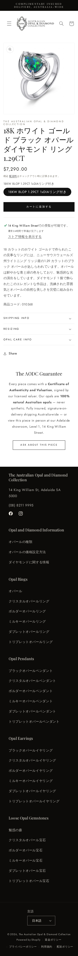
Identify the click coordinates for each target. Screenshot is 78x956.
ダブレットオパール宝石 (27, 870)
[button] (9, 24)
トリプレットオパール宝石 (29, 881)
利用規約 (46, 946)
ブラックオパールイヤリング (31, 750)
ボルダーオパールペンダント (31, 691)
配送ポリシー (65, 946)
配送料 (13, 176)
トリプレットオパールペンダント (34, 721)
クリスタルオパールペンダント (32, 680)
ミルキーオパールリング (27, 621)
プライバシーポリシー (23, 946)
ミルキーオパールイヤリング (31, 780)
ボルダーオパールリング (27, 611)
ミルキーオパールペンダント (31, 701)
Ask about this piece (38, 445)
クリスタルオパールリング (29, 601)
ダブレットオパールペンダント (32, 711)
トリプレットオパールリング (31, 642)
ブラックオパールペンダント (31, 670)
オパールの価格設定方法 (27, 552)
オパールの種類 (20, 541)
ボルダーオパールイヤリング (31, 770)
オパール (15, 591)
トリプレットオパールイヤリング (34, 801)
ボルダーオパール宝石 (25, 850)
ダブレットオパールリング (29, 631)
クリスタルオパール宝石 (27, 840)
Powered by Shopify (28, 939)
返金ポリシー (53, 939)
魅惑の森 (15, 830)
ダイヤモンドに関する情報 (29, 562)
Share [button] (13, 353)
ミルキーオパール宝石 (25, 860)
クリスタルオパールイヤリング (32, 760)
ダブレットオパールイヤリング (32, 791)
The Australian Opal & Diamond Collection (45, 934)
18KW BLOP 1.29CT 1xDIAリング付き (37, 192)
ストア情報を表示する (25, 236)
